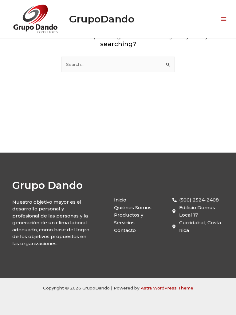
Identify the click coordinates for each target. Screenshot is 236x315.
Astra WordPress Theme (167, 287)
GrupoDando (101, 19)
